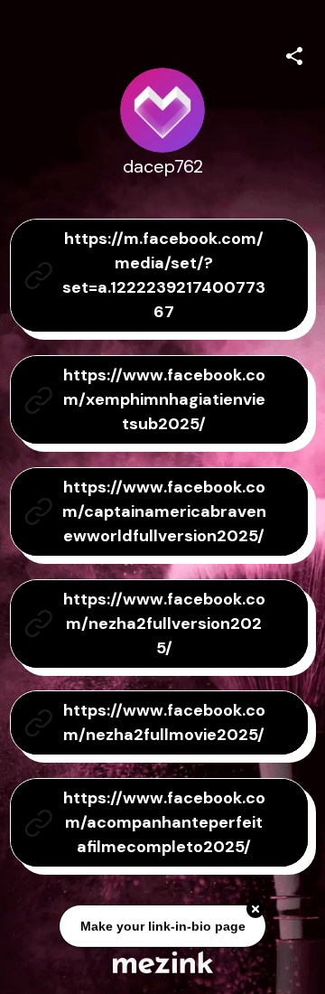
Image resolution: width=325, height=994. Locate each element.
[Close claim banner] (255, 910)
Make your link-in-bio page (162, 927)
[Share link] (294, 53)
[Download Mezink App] (163, 962)
